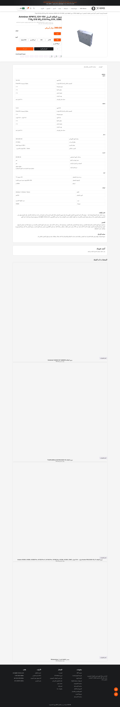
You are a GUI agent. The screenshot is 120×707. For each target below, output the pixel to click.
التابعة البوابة (79, 678)
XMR (50, 3)
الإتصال (60, 669)
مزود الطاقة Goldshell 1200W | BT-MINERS (60, 360)
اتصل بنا (60, 673)
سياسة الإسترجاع (78, 686)
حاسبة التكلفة (38, 673)
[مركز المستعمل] (30, 8)
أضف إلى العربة (43, 48)
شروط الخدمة (79, 694)
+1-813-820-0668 (19, 675)
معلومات (79, 669)
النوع (17, 37)
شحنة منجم (59, 683)
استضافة (66, 8)
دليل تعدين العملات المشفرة (56, 678)
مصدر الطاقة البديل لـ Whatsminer (60, 659)
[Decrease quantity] (61, 48)
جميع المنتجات (74, 8)
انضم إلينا (60, 686)
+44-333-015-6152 (19, 678)
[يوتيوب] (94, 684)
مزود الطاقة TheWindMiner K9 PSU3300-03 (60, 460)
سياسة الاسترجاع (78, 696)
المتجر (97, 13)
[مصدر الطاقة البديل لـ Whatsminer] (60, 609)
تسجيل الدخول (97, 251)
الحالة (17, 31)
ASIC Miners (83, 8)
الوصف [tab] (100, 67)
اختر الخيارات (103, 358)
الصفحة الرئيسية (103, 13)
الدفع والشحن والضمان (77, 691)
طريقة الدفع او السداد (20, 54)
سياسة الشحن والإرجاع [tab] (90, 67)
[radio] (57, 33)
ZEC (47, 3)
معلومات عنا (59, 688)
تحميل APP (79, 673)
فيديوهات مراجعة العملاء (76, 681)
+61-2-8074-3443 (19, 681)
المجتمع (48, 8)
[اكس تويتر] (99, 684)
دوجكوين (54, 3)
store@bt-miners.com (18, 673)
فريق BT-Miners (58, 675)
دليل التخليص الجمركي (57, 681)
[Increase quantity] (54, 48)
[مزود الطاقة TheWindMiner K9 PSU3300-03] (60, 409)
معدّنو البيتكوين (60, 3)
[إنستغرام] (91, 684)
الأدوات (42, 8)
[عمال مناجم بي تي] (98, 8)
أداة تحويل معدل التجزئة (36, 678)
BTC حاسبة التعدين (37, 675)
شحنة (59, 8)
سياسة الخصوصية (78, 683)
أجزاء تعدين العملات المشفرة (89, 13)
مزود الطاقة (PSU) (78, 13)
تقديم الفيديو (38, 681)
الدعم (54, 8)
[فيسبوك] (104, 684)
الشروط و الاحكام (78, 688)
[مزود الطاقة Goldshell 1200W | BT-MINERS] (60, 309)
